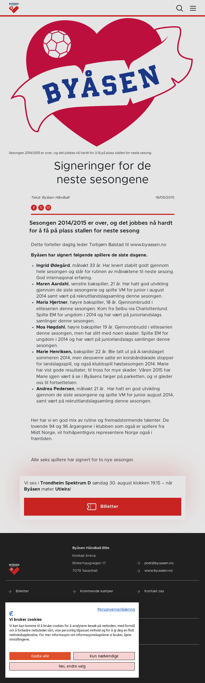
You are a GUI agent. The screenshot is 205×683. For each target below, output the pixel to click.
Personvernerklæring (116, 609)
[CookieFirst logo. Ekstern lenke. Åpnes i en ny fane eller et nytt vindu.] (11, 613)
